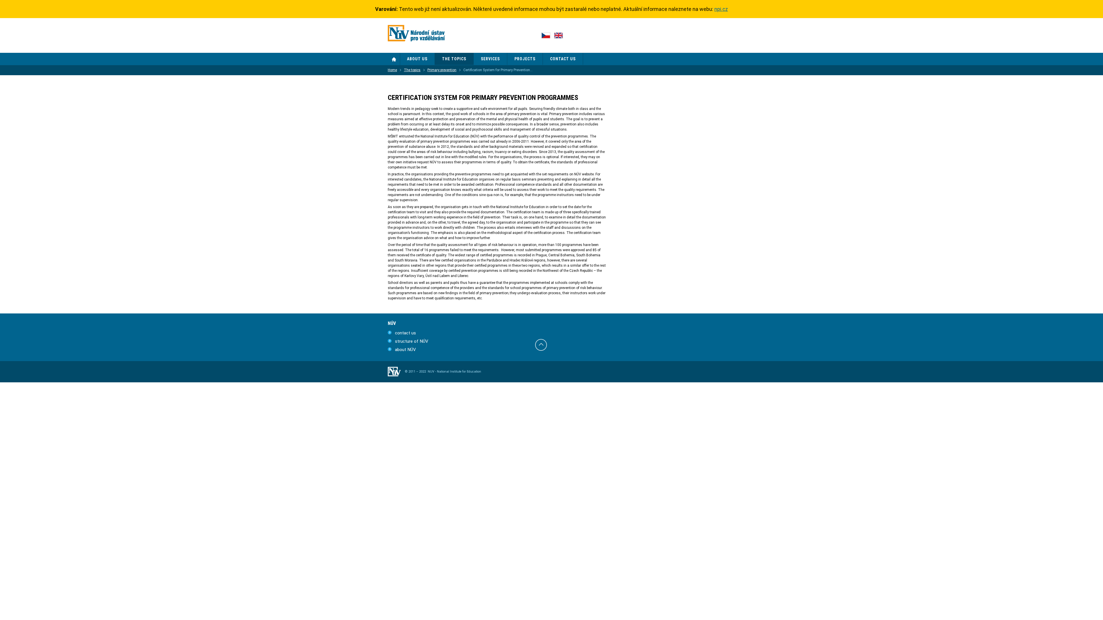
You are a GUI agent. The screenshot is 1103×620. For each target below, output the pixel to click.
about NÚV (405, 349)
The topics (412, 70)
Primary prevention (441, 70)
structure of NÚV (411, 341)
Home (394, 59)
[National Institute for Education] (416, 34)
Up (541, 345)
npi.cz (721, 9)
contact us (405, 333)
